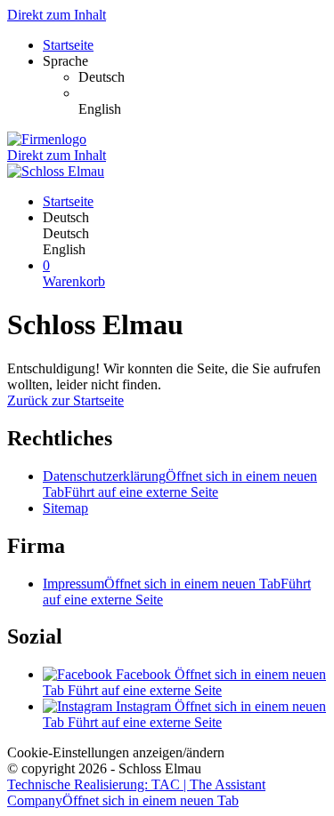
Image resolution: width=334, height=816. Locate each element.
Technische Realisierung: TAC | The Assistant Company (136, 792)
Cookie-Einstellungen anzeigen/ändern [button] (115, 752)
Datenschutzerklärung (180, 484)
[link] (202, 77)
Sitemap (65, 508)
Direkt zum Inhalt (56, 14)
